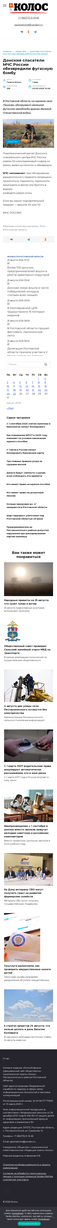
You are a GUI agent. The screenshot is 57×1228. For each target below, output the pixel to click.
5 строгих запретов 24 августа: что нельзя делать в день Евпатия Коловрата (27, 1029)
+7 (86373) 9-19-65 (28, 17)
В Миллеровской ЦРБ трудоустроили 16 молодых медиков (25, 311)
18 (14, 390)
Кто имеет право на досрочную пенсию (25, 494)
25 (14, 393)
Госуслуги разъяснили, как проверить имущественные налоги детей (27, 969)
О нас (6, 1058)
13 (27, 386)
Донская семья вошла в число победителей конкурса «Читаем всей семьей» (28, 291)
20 (27, 390)
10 (8, 386)
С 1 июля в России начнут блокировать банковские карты (25, 451)
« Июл (10, 408)
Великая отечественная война (21, 226)
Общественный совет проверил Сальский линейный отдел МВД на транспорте (27, 649)
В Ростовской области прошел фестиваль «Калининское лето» (28, 332)
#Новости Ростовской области (25, 257)
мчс (44, 226)
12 (20, 386)
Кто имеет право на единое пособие (28, 484)
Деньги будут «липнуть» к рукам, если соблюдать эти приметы (26, 474)
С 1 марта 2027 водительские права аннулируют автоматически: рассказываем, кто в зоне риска (27, 769)
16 (45, 386)
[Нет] (53, 1217)
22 (39, 390)
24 (8, 393)
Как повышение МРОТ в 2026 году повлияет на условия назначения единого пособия (27, 438)
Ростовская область (16, 229)
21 (33, 390)
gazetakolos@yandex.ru (28, 24)
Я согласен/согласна (29, 1223)
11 (14, 386)
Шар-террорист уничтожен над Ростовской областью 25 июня (25, 517)
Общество (12, 142)
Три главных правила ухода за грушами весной (24, 463)
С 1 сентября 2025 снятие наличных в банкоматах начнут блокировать (28, 425)
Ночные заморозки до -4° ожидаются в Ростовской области (27, 506)
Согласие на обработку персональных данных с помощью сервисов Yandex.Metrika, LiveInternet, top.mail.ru (28, 1176)
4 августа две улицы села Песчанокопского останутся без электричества (25, 709)
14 (33, 386)
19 (20, 390)
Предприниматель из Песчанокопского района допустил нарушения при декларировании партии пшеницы (28, 532)
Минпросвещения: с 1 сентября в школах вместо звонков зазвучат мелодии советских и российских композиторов (26, 831)
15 (39, 386)
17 (8, 390)
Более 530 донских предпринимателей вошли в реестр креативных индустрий (28, 271)
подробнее (17, 1213)
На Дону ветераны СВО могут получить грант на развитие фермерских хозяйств (23, 893)
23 (45, 390)
